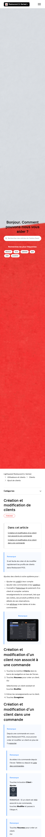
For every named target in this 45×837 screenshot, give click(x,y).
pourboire (15, 255)
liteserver (8, 251)
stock (16, 251)
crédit (18, 582)
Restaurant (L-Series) (18, 4)
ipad (32, 251)
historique (20, 588)
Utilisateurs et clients (16, 477)
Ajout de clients (14, 480)
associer (12, 743)
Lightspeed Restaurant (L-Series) (17, 474)
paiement (24, 251)
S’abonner (9, 515)
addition (36, 585)
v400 (7, 255)
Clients (32, 477)
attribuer (13, 604)
